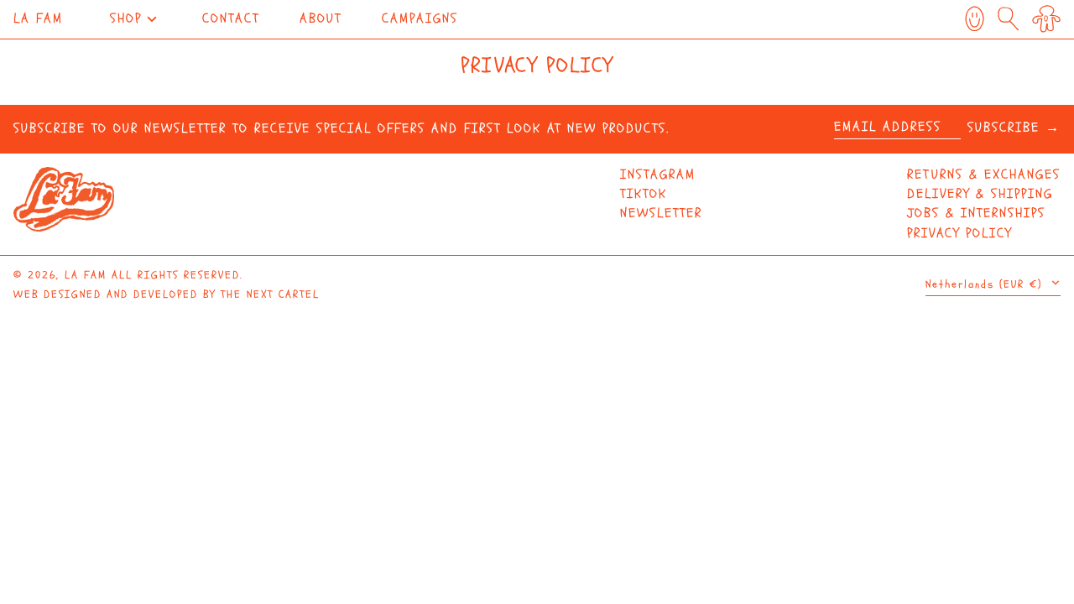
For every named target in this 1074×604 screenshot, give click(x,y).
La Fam (38, 18)
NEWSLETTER (661, 213)
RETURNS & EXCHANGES (984, 174)
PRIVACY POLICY (959, 233)
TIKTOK (643, 194)
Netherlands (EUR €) (986, 284)
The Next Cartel (270, 294)
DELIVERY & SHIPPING (980, 194)
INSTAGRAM (658, 174)
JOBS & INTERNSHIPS (976, 213)
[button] (1046, 19)
